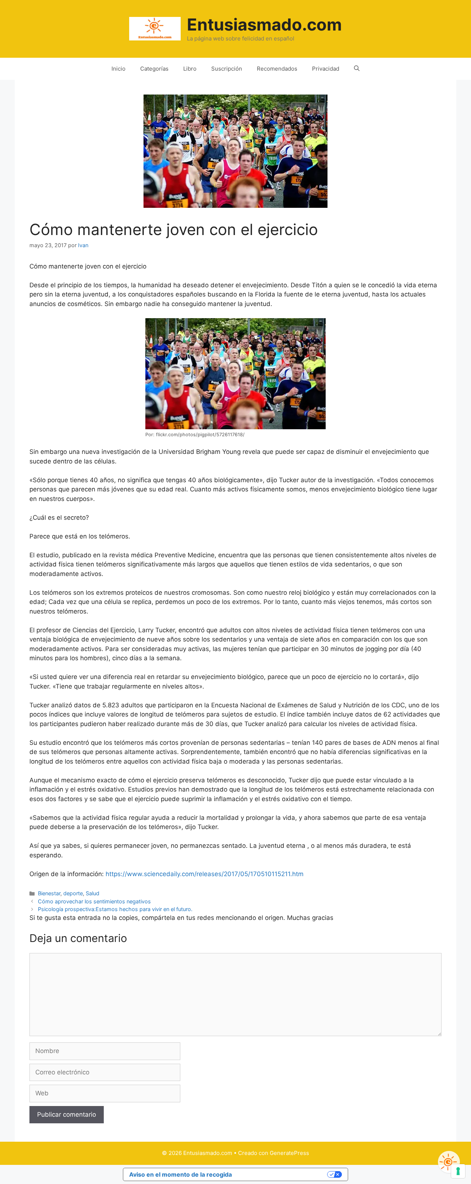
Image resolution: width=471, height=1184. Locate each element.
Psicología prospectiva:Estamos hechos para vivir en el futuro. (115, 909)
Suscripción (226, 68)
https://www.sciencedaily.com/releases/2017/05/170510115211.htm (205, 874)
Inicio (118, 68)
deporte (73, 893)
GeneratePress (289, 1152)
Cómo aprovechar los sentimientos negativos (94, 901)
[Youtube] (449, 1162)
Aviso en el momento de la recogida (180, 1174)
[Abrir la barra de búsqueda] (357, 69)
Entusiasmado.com (264, 24)
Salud (92, 893)
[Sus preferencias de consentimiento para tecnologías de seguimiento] (458, 1171)
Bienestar (49, 893)
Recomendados (277, 68)
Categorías (154, 68)
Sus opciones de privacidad (283, 1174)
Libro (189, 68)
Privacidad (325, 68)
